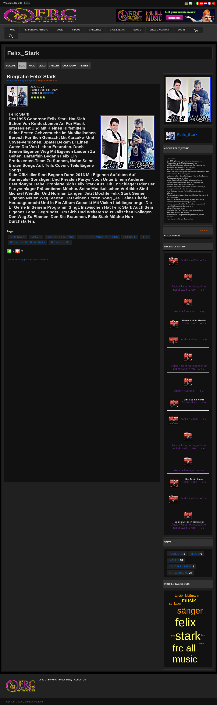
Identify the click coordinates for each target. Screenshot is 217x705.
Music (60, 30)
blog (145, 237)
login (181, 30)
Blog (21, 81)
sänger (36, 237)
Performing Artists (36, 30)
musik (189, 600)
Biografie (30, 81)
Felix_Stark (12, 81)
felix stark (17, 237)
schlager (175, 603)
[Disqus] (82, 318)
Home (12, 30)
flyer (203, 635)
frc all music (60, 242)
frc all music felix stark (27, 242)
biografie (129, 237)
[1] (32, 97)
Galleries (95, 30)
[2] (33, 97)
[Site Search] (11, 36)
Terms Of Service (47, 679)
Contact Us (80, 679)
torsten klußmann (187, 595)
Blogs (137, 30)
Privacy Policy (65, 679)
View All (205, 230)
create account (159, 30)
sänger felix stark (60, 237)
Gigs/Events (117, 30)
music (201, 643)
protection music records (98, 237)
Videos (76, 30)
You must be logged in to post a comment (28, 259)
